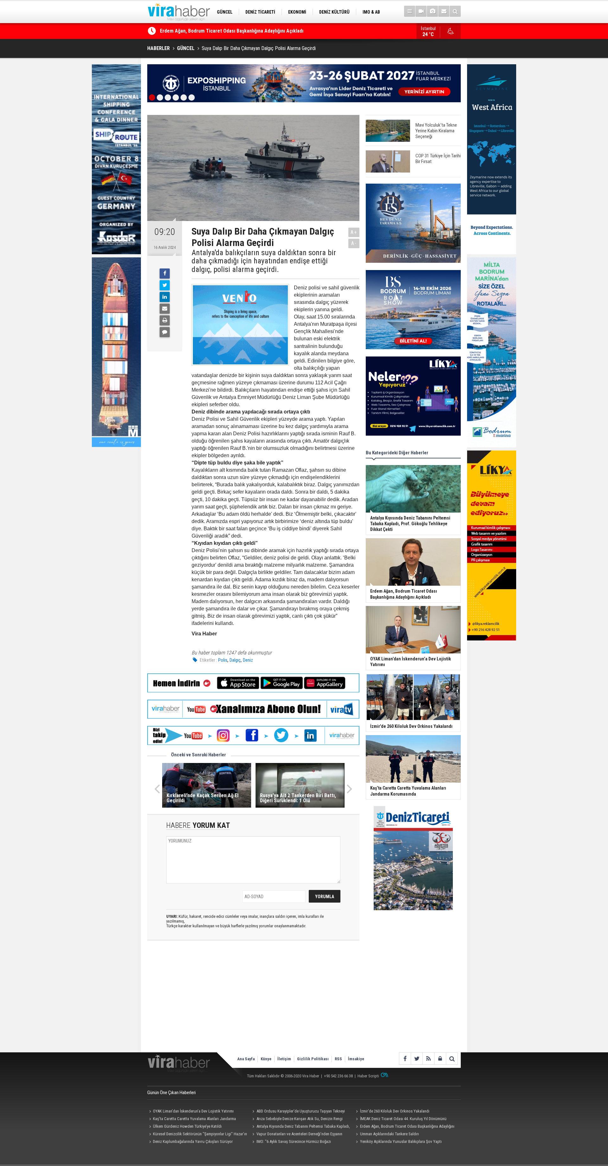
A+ (354, 232)
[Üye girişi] (440, 1058)
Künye (266, 1058)
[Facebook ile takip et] (405, 1058)
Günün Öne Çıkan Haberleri (171, 1092)
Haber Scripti (368, 1076)
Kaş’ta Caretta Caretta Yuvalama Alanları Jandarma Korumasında (191, 1119)
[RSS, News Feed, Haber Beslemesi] (428, 1058)
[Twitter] (165, 285)
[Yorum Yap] (165, 332)
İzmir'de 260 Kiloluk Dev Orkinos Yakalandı (394, 1111)
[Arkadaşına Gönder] (165, 309)
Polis (222, 660)
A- (354, 243)
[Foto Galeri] (432, 11)
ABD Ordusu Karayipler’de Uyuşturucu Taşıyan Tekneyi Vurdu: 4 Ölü (298, 1112)
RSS (338, 1058)
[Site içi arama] (455, 11)
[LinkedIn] (165, 297)
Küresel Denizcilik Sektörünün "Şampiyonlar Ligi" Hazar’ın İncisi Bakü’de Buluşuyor (197, 1134)
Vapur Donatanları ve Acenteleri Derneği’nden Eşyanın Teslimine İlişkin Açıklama (296, 1134)
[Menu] (409, 11)
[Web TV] (421, 11)
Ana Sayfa (246, 1058)
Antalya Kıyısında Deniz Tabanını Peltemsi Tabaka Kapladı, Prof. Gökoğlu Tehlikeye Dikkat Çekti (300, 1127)
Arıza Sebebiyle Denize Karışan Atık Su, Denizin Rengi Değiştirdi (297, 1119)
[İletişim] (443, 11)
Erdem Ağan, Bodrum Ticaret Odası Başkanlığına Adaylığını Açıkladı (404, 1127)
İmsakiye (356, 1058)
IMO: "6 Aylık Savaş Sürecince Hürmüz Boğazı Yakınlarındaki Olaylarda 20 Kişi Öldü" (291, 1142)
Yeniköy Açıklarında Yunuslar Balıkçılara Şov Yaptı (401, 1141)
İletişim (284, 1058)
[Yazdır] (165, 320)
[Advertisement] (253, 1001)
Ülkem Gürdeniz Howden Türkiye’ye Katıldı (187, 1126)
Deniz (248, 660)
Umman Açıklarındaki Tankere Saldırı (389, 1133)
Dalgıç (235, 660)
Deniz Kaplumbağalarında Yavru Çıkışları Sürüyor (193, 1141)
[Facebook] (165, 273)
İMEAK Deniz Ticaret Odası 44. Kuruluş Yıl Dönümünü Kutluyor (400, 1119)
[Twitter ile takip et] (416, 1058)
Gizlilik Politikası (313, 1058)
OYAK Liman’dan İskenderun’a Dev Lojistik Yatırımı (213, 31)
